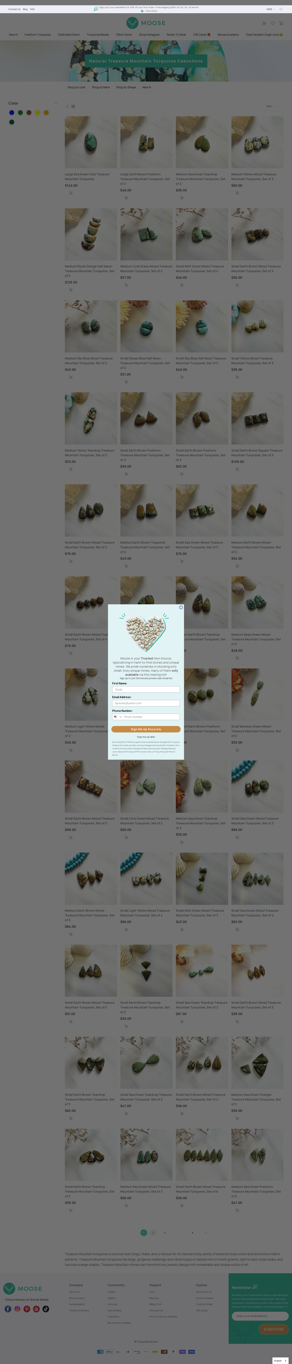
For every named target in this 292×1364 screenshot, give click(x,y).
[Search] (281, 9)
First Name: (119, 683)
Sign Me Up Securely (146, 729)
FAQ (32, 9)
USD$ (269, 9)
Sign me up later (146, 737)
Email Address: (122, 697)
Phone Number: (122, 711)
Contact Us (14, 9)
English (278, 1360)
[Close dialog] (181, 607)
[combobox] (280, 1360)
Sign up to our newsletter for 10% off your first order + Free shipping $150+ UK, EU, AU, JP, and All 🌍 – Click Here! (149, 9)
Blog (25, 9)
